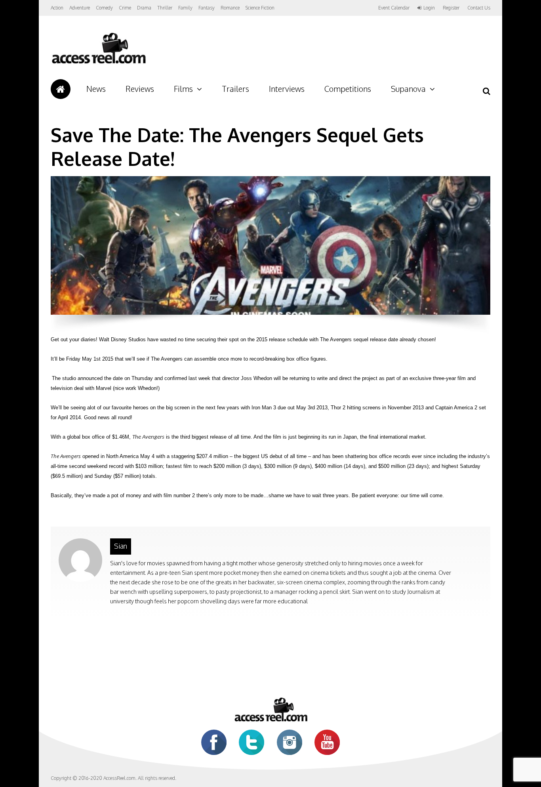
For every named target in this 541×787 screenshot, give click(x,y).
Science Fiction (260, 8)
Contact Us (478, 8)
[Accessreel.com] (98, 64)
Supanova (408, 89)
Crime (125, 8)
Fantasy (206, 8)
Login (429, 8)
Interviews (287, 89)
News (96, 89)
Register (451, 8)
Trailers (235, 89)
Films (183, 89)
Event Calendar (394, 8)
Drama (144, 8)
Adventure (79, 8)
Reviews (140, 89)
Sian (120, 546)
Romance (230, 8)
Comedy (104, 8)
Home (60, 89)
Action (57, 8)
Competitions (347, 89)
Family (185, 8)
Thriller (164, 8)
